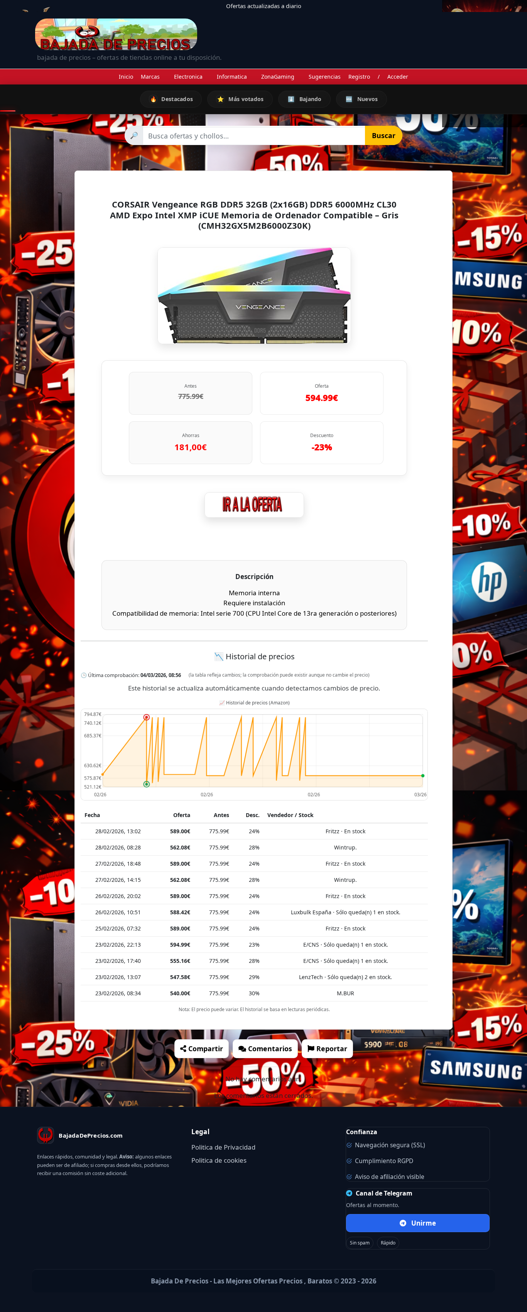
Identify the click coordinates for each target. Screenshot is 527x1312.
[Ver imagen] (254, 296)
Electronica (188, 76)
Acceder (397, 76)
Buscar (383, 135)
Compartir (204, 1048)
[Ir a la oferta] (254, 504)
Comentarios (269, 1048)
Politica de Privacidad (223, 1147)
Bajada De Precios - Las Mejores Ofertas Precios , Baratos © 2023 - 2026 (264, 1281)
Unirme (423, 1223)
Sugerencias (325, 76)
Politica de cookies (219, 1160)
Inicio (126, 76)
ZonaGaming (277, 76)
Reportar (330, 1048)
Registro (359, 76)
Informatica (232, 76)
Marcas (150, 76)
